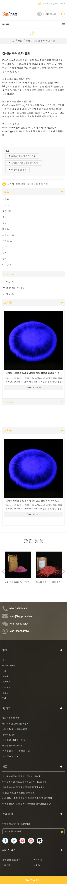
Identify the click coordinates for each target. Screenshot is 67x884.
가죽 (4, 247)
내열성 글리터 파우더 (12, 745)
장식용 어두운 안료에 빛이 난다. (24, 162)
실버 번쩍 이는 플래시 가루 (14, 729)
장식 (28, 41)
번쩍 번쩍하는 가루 (14, 288)
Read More (32, 387)
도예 (4, 217)
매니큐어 (6, 264)
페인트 (5, 199)
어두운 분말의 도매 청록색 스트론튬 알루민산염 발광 (26, 803)
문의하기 (6, 682)
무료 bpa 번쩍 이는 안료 (13, 740)
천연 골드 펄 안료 (10, 756)
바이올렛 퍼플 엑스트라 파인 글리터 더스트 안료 (24, 782)
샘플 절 (37, 865)
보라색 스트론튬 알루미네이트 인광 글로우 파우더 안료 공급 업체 (34, 373)
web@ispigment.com (54, 3)
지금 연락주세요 (33, 880)
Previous (53, 309)
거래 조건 (6, 865)
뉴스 (4, 671)
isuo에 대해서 (8, 665)
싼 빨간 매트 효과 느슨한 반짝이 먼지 (19, 792)
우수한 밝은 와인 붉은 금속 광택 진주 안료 (49, 582)
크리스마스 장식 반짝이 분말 (23, 156)
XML (4, 698)
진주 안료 (8, 282)
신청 (20, 41)
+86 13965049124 (18, 608)
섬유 (4, 252)
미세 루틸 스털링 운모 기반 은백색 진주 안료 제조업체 (27, 798)
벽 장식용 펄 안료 (18, 169)
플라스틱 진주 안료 (11, 718)
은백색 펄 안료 (9, 734)
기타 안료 (8, 294)
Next (58, 309)
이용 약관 (38, 860)
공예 (4, 258)
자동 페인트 (8, 235)
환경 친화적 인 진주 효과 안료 (16, 751)
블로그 (5, 693)
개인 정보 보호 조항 (11, 860)
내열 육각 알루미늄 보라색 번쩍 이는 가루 (18, 582)
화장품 (5, 229)
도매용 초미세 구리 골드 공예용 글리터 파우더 (23, 787)
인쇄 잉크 (7, 205)
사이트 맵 (6, 687)
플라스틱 (6, 211)
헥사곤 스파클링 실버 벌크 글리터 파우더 (21, 776)
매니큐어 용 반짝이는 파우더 (15, 723)
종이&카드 (7, 241)
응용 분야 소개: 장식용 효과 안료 (32, 184)
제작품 (5, 676)
